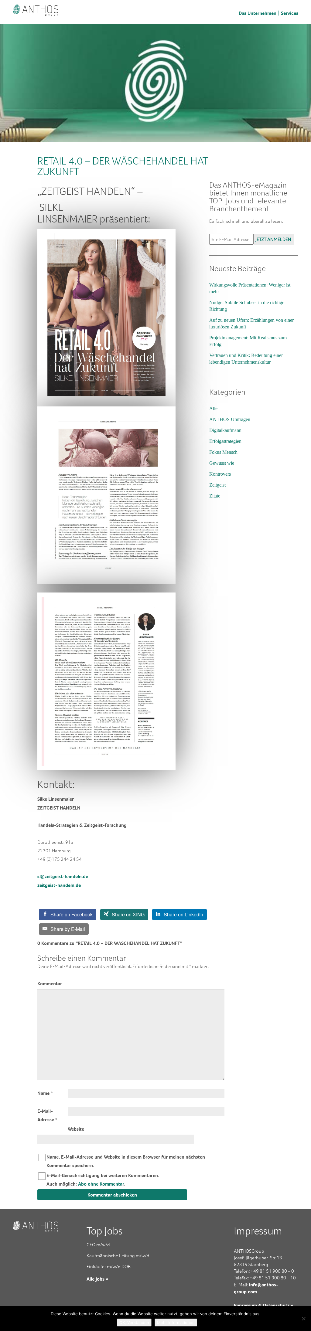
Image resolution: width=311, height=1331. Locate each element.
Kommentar (49, 983)
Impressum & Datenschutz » (263, 1305)
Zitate (214, 495)
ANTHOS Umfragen (229, 419)
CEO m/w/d (98, 1245)
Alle (213, 408)
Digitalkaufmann (225, 430)
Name (45, 1093)
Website (76, 1129)
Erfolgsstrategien (225, 441)
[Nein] (303, 1319)
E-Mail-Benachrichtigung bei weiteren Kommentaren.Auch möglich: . (102, 1179)
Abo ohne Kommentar (101, 1184)
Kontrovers (220, 474)
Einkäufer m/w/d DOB (109, 1266)
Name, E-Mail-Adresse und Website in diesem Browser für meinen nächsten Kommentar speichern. (125, 1161)
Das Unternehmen (257, 13)
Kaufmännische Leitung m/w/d (118, 1255)
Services (289, 13)
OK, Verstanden (134, 1322)
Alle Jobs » (97, 1279)
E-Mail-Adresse (47, 1115)
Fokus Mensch (223, 452)
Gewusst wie (221, 463)
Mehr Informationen (176, 1322)
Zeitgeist (217, 484)
